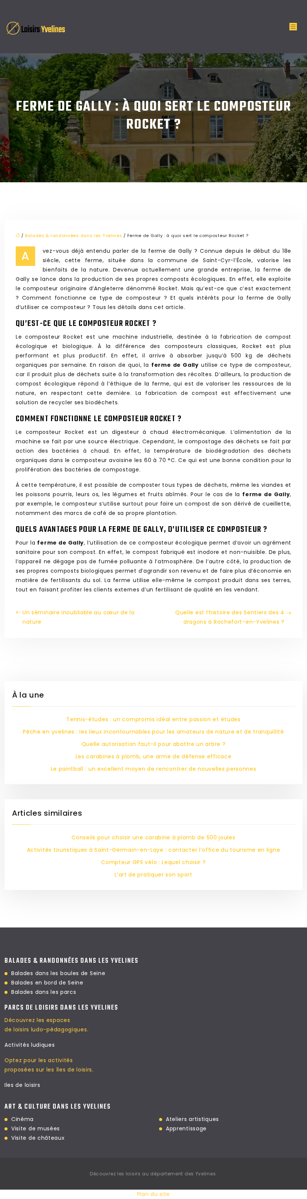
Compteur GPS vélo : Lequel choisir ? (153, 862)
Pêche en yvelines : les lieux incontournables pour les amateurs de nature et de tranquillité (153, 731)
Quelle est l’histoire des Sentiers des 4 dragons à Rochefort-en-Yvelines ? (230, 617)
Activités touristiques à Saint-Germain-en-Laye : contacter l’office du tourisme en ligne (153, 850)
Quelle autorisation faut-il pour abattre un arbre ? (154, 744)
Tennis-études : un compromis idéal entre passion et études (153, 719)
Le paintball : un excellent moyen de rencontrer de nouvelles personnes (153, 769)
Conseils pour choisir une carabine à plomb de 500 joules (153, 837)
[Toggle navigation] (293, 26)
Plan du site (153, 1194)
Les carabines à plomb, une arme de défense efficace (154, 756)
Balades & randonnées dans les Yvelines (73, 236)
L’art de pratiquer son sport (153, 874)
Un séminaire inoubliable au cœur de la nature (78, 617)
